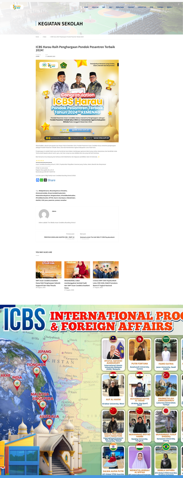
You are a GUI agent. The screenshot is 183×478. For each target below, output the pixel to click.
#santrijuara (62, 198)
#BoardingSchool (55, 191)
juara (46, 200)
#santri (56, 198)
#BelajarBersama (44, 191)
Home (86, 7)
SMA (110, 7)
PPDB (151, 7)
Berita (169, 7)
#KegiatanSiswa (56, 195)
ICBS (42, 200)
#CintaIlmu (63, 191)
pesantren (51, 200)
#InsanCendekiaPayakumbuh (56, 193)
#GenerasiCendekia (41, 193)
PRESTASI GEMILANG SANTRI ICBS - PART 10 (59, 237)
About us (95, 7)
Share (51, 180)
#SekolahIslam (70, 198)
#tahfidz (38, 200)
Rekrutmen (120, 7)
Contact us (142, 7)
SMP (103, 7)
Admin (37, 56)
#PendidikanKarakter (42, 198)
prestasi (57, 200)
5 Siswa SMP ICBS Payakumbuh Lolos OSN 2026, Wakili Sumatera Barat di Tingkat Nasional (105, 282)
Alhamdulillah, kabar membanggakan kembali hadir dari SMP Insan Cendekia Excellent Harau (77, 284)
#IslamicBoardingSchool (43, 195)
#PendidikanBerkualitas (68, 195)
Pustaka (160, 7)
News (44, 37)
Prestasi (131, 7)
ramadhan (63, 200)
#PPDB (51, 198)
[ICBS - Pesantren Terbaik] (17, 8)
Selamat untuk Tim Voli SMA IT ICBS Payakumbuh (97, 237)
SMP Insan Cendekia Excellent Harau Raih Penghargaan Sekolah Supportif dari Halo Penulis (48, 282)
